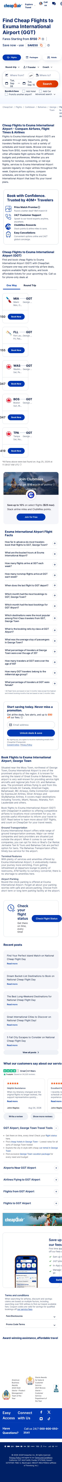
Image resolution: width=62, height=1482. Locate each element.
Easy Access (9, 1415)
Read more (12, 963)
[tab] (12, 57)
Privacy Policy (26, 745)
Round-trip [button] (10, 67)
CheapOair (8, 107)
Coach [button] (46, 67)
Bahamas (42, 107)
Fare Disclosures (14, 1316)
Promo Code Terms (15, 1324)
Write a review (16, 1116)
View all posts (29, 1052)
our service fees (24, 1309)
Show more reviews (42, 1116)
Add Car (47, 91)
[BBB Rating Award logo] (53, 1390)
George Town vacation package (35, 1154)
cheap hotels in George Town (24, 1141)
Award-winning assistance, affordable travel (30, 1337)
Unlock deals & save (31, 733)
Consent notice (13, 745)
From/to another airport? (20, 94)
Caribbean (30, 107)
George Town (52, 108)
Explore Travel (29, 6)
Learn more (31, 488)
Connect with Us (25, 1415)
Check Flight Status (47, 918)
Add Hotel (31, 91)
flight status (51, 1135)
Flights (19, 107)
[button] (43, 4)
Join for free (31, 517)
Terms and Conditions (43, 1457)
